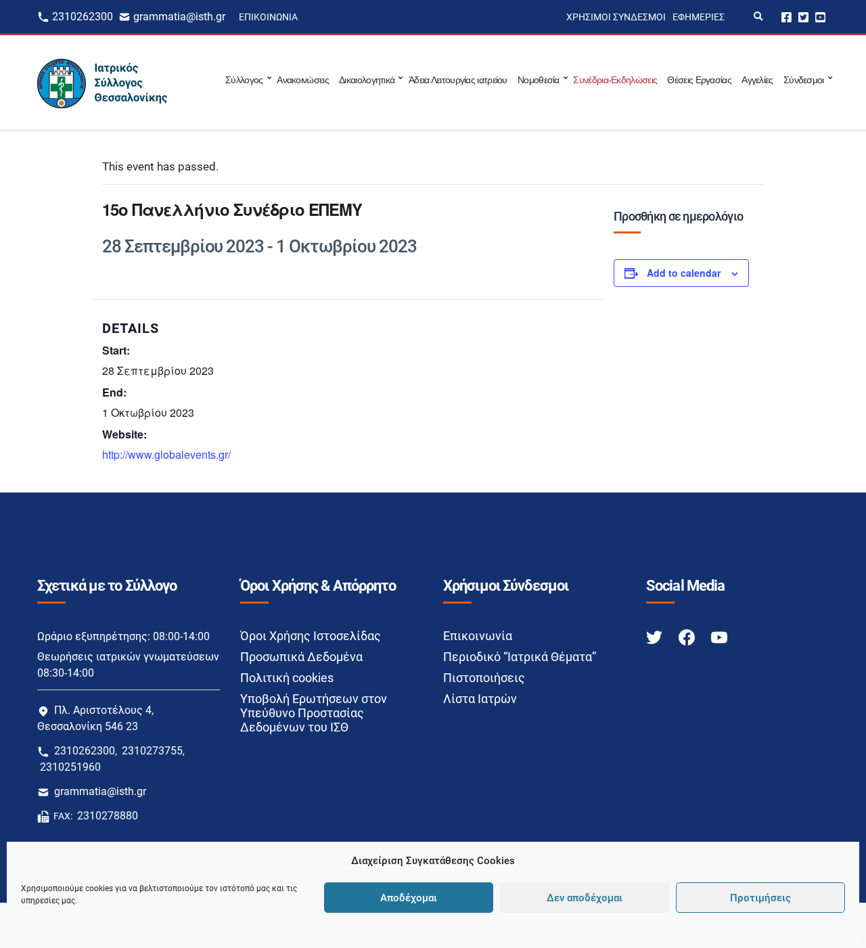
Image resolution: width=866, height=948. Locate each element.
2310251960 (70, 767)
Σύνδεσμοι (803, 79)
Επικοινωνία (268, 17)
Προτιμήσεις (760, 898)
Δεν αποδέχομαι (584, 898)
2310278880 (107, 815)
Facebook (786, 16)
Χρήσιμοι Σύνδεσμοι (616, 17)
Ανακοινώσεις (303, 79)
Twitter (803, 16)
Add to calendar (684, 272)
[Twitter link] (655, 636)
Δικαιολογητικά (366, 79)
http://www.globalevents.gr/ (166, 454)
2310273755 (152, 750)
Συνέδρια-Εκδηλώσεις (615, 79)
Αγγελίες (757, 79)
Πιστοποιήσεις (484, 678)
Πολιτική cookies (287, 678)
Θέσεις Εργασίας (699, 79)
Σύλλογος (244, 79)
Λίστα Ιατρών (480, 699)
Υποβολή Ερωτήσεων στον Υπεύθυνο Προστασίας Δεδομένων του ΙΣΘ (313, 713)
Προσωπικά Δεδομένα (301, 657)
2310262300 (82, 16)
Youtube (820, 16)
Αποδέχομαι (408, 898)
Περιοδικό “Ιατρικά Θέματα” (519, 657)
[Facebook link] (688, 636)
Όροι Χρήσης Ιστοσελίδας (310, 636)
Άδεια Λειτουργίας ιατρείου (458, 79)
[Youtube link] (719, 636)
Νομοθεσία (539, 79)
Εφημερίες (699, 17)
